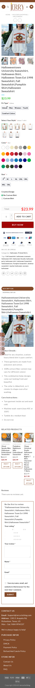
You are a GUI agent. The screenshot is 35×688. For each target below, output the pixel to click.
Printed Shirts (23, 253)
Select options (6, 465)
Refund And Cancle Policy (14, 651)
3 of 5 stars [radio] (9, 532)
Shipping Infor (9, 292)
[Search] (8, 7)
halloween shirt (11, 261)
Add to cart (24, 216)
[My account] (27, 7)
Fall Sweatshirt (11, 256)
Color (4, 143)
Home (8, 14)
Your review (10, 544)
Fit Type (5, 103)
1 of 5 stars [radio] (8, 529)
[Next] (30, 40)
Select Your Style (8, 120)
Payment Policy (10, 647)
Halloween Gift (6, 259)
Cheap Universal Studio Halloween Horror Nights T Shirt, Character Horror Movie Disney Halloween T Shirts (28, 458)
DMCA (6, 643)
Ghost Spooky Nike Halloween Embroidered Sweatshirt (6, 450)
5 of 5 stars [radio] (9, 539)
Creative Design (7, 192)
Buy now (17, 225)
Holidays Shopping (20, 14)
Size (3, 174)
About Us (7, 665)
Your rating (10, 526)
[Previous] (4, 40)
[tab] (17, 289)
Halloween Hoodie (19, 259)
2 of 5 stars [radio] (18, 529)
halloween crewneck (24, 256)
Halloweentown (6, 263)
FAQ (5, 669)
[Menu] (3, 7)
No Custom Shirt (10, 195)
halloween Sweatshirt (24, 261)
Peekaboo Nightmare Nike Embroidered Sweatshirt (17, 450)
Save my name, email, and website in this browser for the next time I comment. (17, 586)
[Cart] (31, 7)
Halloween (17, 16)
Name (7, 562)
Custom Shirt (8, 198)
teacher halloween (16, 266)
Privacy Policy (9, 640)
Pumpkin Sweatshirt (20, 263)
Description (8, 288)
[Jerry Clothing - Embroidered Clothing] (17, 6)
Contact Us (8, 662)
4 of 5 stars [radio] (9, 536)
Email (7, 572)
